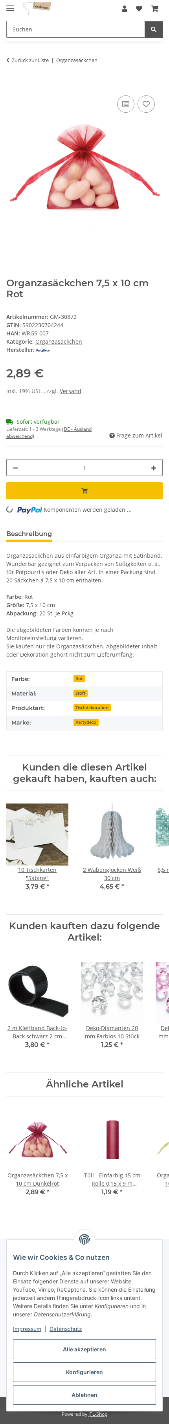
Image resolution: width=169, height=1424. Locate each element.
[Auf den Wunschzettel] (146, 104)
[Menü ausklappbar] (10, 5)
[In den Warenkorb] (12, 85)
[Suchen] (154, 29)
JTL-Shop (97, 1414)
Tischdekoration (91, 707)
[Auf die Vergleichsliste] (125, 104)
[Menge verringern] (15, 467)
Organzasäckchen (58, 341)
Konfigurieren (84, 1372)
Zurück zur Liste (30, 60)
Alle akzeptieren (84, 1349)
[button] (125, 8)
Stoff (80, 693)
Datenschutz (66, 1328)
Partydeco (85, 722)
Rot (79, 678)
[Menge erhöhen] (153, 467)
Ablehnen (84, 1394)
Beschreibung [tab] (29, 534)
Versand (70, 391)
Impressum (27, 1328)
